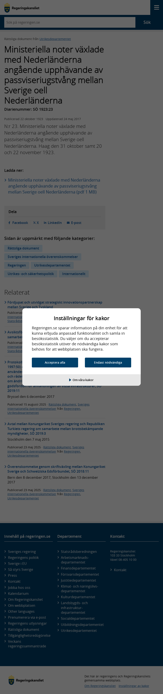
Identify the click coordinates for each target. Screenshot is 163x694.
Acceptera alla (55, 362)
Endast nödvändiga (108, 362)
